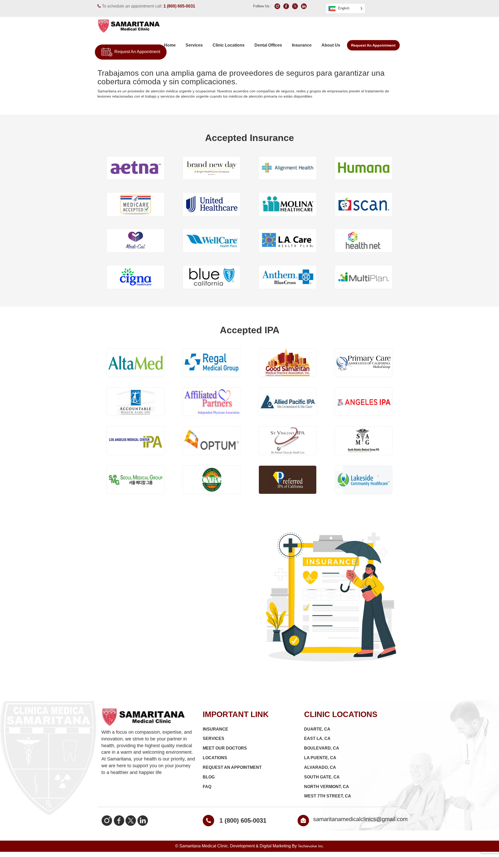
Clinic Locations (229, 45)
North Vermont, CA (326, 786)
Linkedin (142, 820)
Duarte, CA (317, 729)
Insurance (302, 45)
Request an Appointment (373, 45)
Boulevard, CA (321, 748)
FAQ (207, 786)
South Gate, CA (322, 777)
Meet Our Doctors (225, 748)
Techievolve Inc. (311, 846)
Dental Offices (268, 45)
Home (170, 45)
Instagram (106, 820)
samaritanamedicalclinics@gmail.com (360, 819)
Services (194, 45)
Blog (209, 777)
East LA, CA (317, 738)
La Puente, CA (320, 758)
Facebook (118, 820)
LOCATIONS (215, 758)
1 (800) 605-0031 (179, 6)
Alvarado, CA (320, 767)
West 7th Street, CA (327, 796)
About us (330, 45)
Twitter (130, 820)
